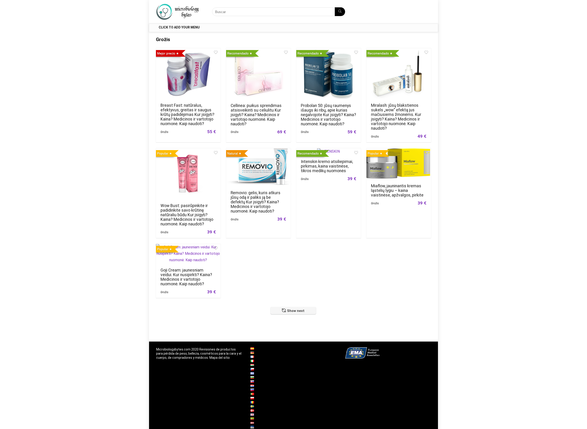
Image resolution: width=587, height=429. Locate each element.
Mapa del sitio (219, 357)
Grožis (164, 132)
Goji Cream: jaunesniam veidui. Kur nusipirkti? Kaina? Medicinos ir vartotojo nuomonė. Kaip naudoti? (186, 277)
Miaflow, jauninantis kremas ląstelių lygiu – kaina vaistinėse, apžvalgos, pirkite (397, 190)
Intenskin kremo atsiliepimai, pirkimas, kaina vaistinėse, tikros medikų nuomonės (327, 166)
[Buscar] (340, 11)
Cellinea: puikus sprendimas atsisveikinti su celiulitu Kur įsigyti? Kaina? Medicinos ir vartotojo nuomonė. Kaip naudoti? (256, 114)
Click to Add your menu (179, 27)
